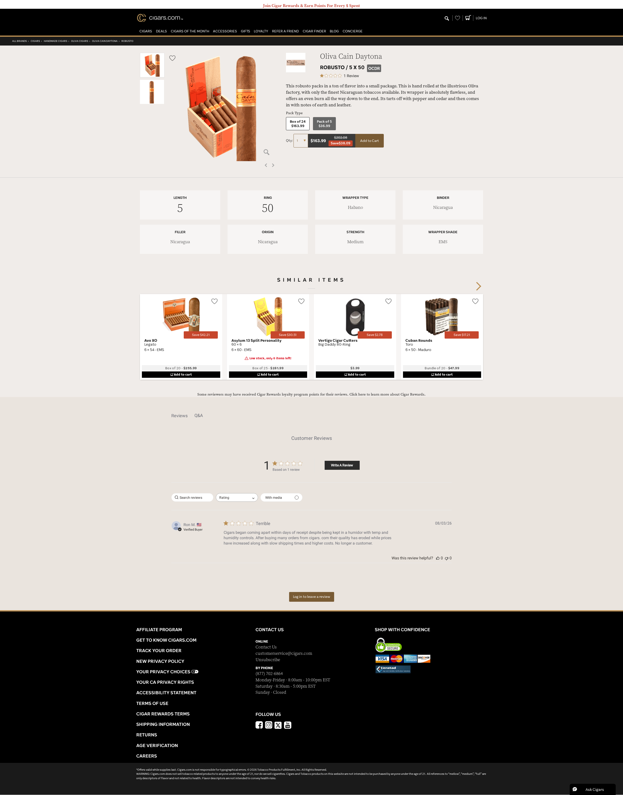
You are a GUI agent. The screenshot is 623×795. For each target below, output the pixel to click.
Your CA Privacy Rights (165, 682)
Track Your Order (159, 650)
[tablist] (311, 415)
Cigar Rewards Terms (163, 714)
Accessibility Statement (166, 692)
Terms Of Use (152, 703)
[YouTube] (287, 725)
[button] (145, 31)
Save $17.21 (462, 335)
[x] (278, 725)
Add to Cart (369, 141)
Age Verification (157, 745)
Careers (146, 756)
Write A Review (342, 465)
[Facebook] (259, 725)
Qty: (289, 140)
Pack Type (294, 113)
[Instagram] (268, 725)
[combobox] (237, 497)
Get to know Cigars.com (166, 640)
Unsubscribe (268, 660)
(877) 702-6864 (269, 673)
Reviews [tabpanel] (179, 415)
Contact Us (266, 647)
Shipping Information (163, 724)
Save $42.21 (201, 335)
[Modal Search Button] (447, 18)
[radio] (298, 123)
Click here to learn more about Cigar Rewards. (387, 394)
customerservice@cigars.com (284, 653)
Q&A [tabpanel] (198, 415)
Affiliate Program (159, 629)
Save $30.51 (287, 335)
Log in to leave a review (311, 596)
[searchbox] (192, 497)
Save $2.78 (375, 335)
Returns (146, 735)
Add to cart (183, 374)
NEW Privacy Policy (160, 661)
